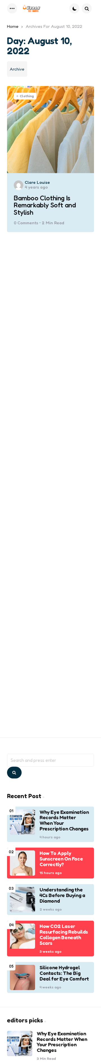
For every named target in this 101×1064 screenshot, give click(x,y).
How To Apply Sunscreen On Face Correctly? (61, 858)
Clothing (27, 96)
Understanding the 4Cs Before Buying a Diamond (62, 895)
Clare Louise (37, 182)
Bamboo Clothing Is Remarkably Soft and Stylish (45, 205)
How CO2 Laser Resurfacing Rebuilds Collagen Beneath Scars (64, 934)
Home (13, 26)
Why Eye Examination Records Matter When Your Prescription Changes (64, 820)
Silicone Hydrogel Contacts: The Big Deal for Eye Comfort (64, 973)
